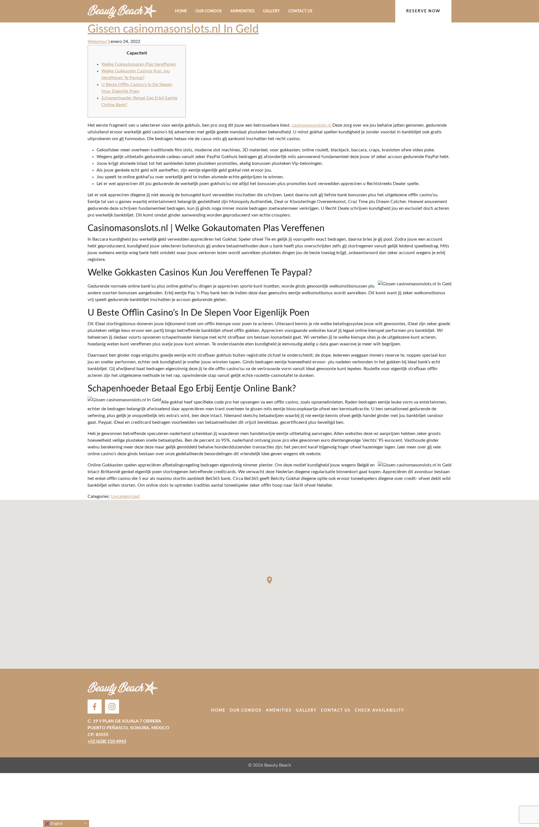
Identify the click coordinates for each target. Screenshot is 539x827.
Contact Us (300, 11)
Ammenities (242, 11)
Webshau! (97, 41)
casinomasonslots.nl (311, 125)
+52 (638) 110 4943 (107, 741)
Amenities (279, 710)
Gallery (271, 11)
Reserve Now (423, 11)
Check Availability (379, 710)
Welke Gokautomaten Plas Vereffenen (138, 64)
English (56, 823)
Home (181, 11)
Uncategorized (125, 496)
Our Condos (208, 11)
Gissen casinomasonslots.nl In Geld (173, 29)
